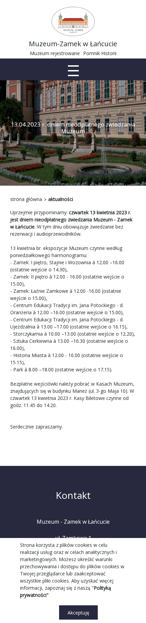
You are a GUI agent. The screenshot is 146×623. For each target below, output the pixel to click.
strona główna (26, 199)
